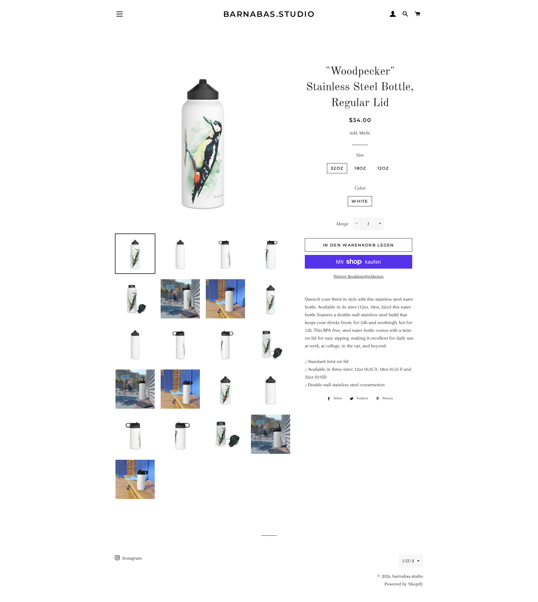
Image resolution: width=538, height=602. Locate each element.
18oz (360, 168)
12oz (383, 168)
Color (360, 188)
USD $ (408, 561)
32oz (337, 168)
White (360, 201)
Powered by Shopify (404, 584)
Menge (342, 224)
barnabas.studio (269, 14)
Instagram (131, 558)
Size (360, 155)
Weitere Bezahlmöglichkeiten (358, 276)
